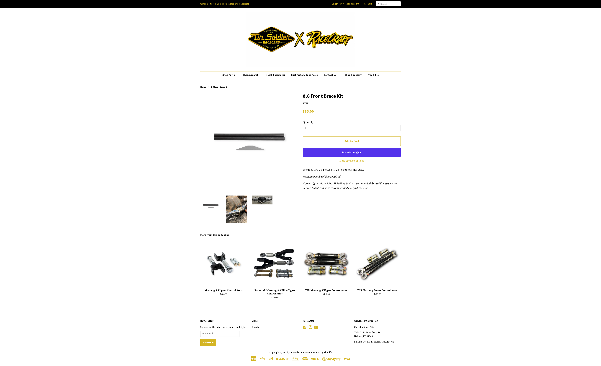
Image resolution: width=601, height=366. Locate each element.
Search (255, 327)
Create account (351, 3)
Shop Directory (353, 74)
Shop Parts (228, 74)
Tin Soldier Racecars (299, 352)
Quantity (308, 122)
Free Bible (373, 74)
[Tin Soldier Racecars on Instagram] (310, 327)
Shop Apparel (250, 74)
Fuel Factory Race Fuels (304, 74)
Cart (369, 3)
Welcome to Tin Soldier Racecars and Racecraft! (224, 3)
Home (203, 87)
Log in (335, 3)
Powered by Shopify (321, 352)
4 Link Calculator (275, 74)
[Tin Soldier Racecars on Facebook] (304, 327)
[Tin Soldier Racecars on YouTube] (316, 327)
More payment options (351, 160)
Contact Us (330, 74)
